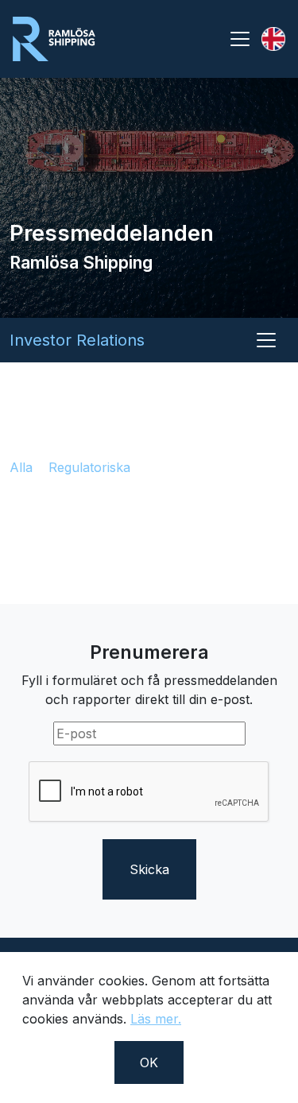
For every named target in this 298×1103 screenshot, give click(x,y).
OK (149, 1062)
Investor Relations (77, 340)
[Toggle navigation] (240, 39)
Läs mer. (155, 1019)
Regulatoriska (89, 467)
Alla (21, 467)
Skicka (149, 869)
